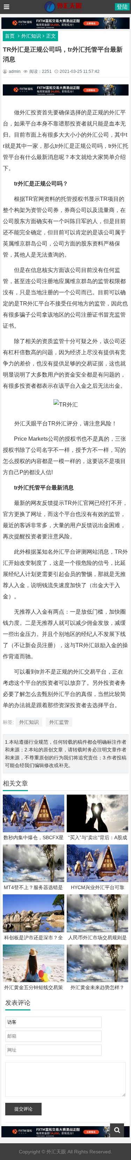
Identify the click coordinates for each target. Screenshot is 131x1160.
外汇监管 (59, 722)
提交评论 (23, 1109)
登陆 (122, 7)
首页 (10, 36)
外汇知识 (31, 36)
